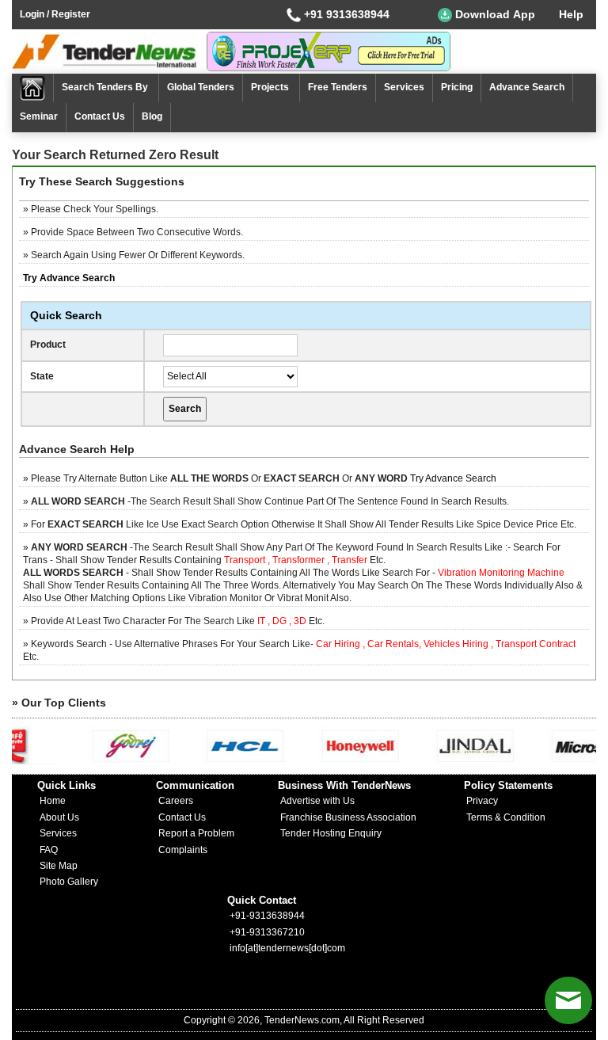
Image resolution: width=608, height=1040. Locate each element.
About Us (59, 817)
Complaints (182, 849)
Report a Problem (196, 833)
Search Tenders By (106, 87)
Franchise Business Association (348, 817)
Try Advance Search (453, 478)
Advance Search (526, 87)
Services (404, 87)
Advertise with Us (317, 800)
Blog (152, 116)
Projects (271, 87)
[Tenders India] (109, 51)
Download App (493, 14)
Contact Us (99, 116)
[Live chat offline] (568, 1000)
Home (53, 800)
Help (571, 14)
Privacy (482, 800)
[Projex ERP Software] (328, 50)
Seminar (39, 116)
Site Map (59, 865)
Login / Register (55, 14)
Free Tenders (337, 87)
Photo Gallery (69, 881)
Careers (175, 800)
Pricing (457, 87)
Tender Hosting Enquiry (331, 833)
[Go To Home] (33, 88)
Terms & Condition (505, 817)
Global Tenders (200, 87)
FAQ (49, 849)
